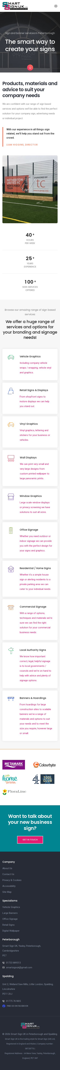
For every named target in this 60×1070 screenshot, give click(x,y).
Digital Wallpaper (11, 930)
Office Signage (10, 919)
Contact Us (8, 874)
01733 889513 (13, 962)
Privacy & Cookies (11, 880)
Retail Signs (8, 924)
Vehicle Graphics (11, 907)
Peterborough (36, 1034)
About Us (7, 868)
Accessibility (9, 886)
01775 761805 (13, 1001)
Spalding (52, 1034)
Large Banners (10, 913)
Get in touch (30, 839)
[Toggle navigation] (56, 6)
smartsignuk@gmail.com (19, 967)
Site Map (7, 892)
